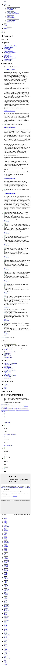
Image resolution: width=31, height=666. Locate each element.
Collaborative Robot (11, 8)
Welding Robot (10, 9)
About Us (6, 25)
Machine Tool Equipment (13, 19)
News (5, 23)
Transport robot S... (10, 193)
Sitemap (26, 406)
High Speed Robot (20, 410)
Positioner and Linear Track (13, 7)
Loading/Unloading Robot (13, 13)
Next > (6, 337)
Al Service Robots (11, 20)
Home (5, 4)
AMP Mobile (4, 407)
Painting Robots (10, 15)
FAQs (5, 24)
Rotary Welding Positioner (14, 408)
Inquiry (5, 220)
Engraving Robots (11, 17)
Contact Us (6, 28)
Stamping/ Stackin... (10, 178)
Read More (6, 221)
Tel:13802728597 (8, 349)
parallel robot (12, 410)
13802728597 (7, 422)
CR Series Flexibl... (9, 127)
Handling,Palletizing (11, 12)
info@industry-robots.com (10, 344)
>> (8, 337)
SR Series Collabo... (10, 69)
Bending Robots (10, 11)
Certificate (9, 27)
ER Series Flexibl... (9, 111)
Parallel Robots (10, 21)
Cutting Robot (10, 16)
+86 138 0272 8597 (8, 445)
